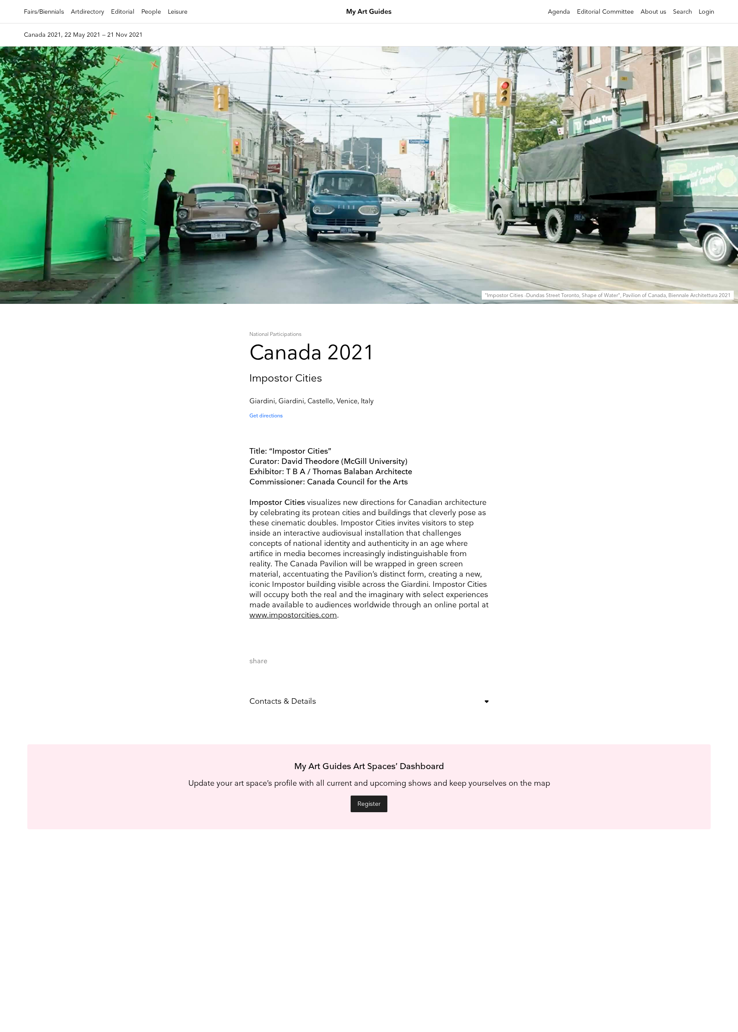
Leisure (177, 11)
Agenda (559, 11)
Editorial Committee (605, 11)
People (151, 11)
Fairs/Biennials (44, 11)
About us (653, 11)
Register (369, 804)
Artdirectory (87, 11)
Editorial (123, 11)
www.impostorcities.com (293, 615)
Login (706, 11)
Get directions (266, 416)
